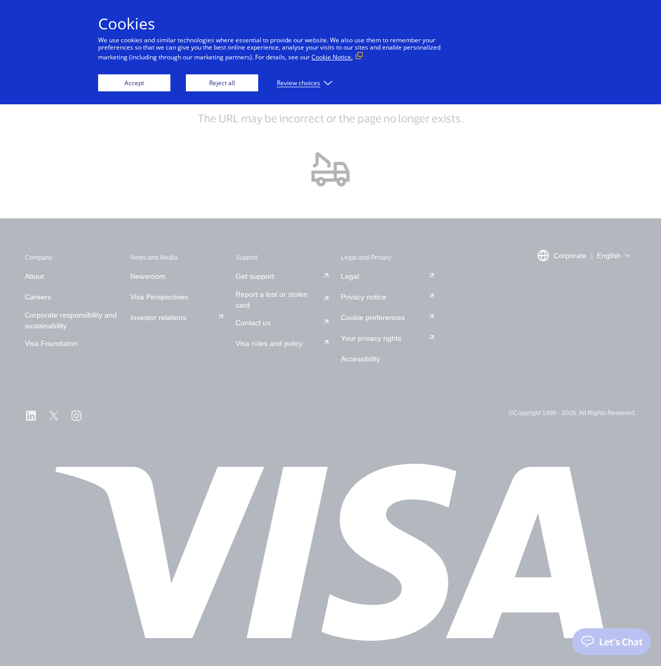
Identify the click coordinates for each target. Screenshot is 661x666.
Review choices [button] (298, 82)
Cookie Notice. (332, 57)
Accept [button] (134, 82)
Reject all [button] (222, 82)
